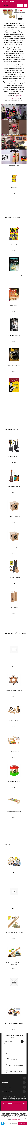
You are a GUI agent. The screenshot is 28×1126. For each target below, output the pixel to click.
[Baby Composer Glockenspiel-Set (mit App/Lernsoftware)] (14, 1012)
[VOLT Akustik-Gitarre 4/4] (14, 566)
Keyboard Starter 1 (14, 305)
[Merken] (21, 5)
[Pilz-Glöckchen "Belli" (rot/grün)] (14, 770)
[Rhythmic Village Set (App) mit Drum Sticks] (14, 921)
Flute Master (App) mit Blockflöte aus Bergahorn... (14, 963)
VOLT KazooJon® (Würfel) (14, 516)
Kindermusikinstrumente (16, 97)
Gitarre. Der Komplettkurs (14, 365)
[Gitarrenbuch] (14, 178)
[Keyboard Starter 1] (14, 294)
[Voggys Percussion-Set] (14, 740)
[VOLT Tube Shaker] (14, 596)
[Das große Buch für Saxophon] (14, 324)
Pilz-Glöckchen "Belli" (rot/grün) (14, 781)
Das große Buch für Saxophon (14, 335)
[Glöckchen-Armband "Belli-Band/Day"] (14, 679)
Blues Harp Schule (14, 396)
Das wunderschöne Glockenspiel (14, 811)
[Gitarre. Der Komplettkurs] (14, 354)
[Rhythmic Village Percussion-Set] (14, 861)
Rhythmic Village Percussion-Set (14, 872)
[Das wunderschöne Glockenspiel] (14, 800)
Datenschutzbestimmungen (16, 1044)
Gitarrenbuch (14, 187)
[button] (2, 1123)
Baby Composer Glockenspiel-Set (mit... (14, 1023)
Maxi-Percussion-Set (14, 720)
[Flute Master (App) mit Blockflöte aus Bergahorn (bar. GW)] (14, 951)
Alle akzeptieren (13, 1123)
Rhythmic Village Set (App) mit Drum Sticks (14, 932)
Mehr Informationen (15, 1119)
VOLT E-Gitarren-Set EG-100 (14, 456)
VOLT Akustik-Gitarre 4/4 (14, 577)
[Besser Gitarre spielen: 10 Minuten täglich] (14, 264)
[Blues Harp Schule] (14, 385)
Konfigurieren (22, 1123)
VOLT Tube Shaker (14, 607)
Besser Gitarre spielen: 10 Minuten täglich (14, 275)
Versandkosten (5, 1098)
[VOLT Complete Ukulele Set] (14, 475)
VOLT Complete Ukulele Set (14, 486)
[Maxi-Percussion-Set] (14, 710)
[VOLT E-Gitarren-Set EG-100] (14, 445)
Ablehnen (4, 1123)
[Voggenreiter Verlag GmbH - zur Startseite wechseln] (7, 2)
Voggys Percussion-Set (14, 751)
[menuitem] (4, 5)
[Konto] (25, 5)
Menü (6, 5)
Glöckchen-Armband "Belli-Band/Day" (14, 690)
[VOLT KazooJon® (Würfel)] (14, 505)
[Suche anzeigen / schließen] (18, 5)
